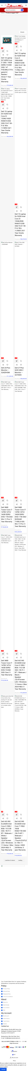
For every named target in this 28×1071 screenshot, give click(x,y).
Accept (3, 753)
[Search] (21, 10)
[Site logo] (13, 5)
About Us (5, 687)
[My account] (24, 5)
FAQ (4, 694)
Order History (6, 703)
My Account (6, 700)
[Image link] (12, 605)
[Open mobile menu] (2, 5)
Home (2, 13)
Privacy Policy (6, 673)
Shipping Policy (6, 678)
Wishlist (5, 708)
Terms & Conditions (8, 681)
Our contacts (6, 692)
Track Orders (6, 705)
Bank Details (6, 689)
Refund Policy (6, 676)
